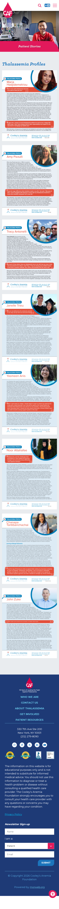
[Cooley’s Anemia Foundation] (8, 10)
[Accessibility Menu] (53, 894)
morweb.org (37, 887)
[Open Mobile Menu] (55, 5)
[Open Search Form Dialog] (39, 5)
